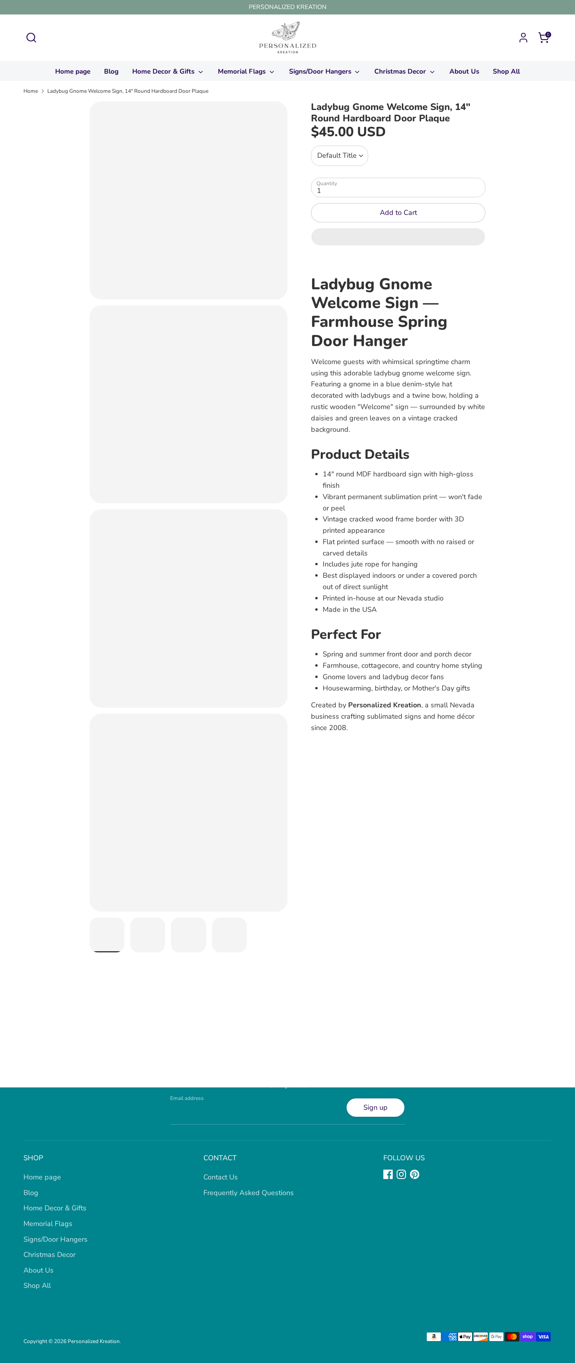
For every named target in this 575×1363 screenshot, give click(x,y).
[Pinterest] (414, 1174)
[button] (398, 236)
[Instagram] (401, 1174)
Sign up (375, 1107)
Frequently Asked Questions (248, 1192)
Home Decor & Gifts (164, 71)
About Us (464, 71)
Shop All (506, 71)
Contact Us (220, 1177)
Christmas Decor (401, 71)
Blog (111, 71)
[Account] (523, 37)
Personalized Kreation (94, 1341)
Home (30, 91)
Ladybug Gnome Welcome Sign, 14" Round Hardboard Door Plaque (127, 91)
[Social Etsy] (428, 1174)
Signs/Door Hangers (321, 71)
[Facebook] (388, 1174)
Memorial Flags (243, 71)
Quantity (326, 183)
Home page (72, 71)
